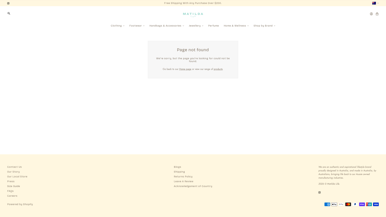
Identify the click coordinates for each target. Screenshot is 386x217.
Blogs (177, 166)
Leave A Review (183, 181)
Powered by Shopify (20, 204)
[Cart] (377, 14)
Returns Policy (183, 176)
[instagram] (8, 3)
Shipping (179, 171)
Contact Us (14, 166)
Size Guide (13, 186)
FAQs (10, 191)
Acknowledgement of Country (193, 186)
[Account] (371, 14)
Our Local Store (17, 176)
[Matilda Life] (193, 14)
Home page (185, 69)
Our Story (13, 171)
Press (11, 181)
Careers (12, 195)
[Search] (9, 13)
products (218, 69)
